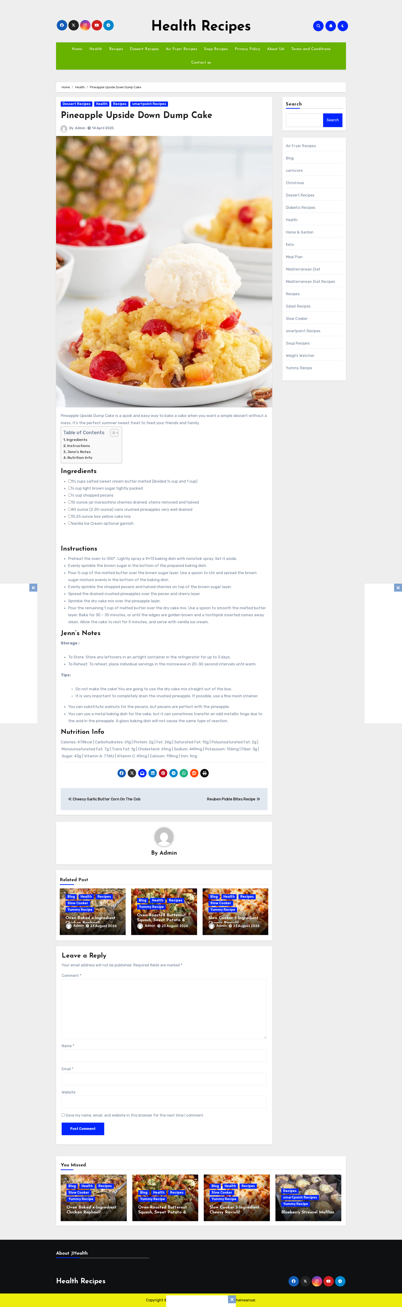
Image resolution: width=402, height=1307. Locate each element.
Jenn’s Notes (79, 452)
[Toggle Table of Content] (112, 433)
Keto (290, 244)
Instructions (78, 446)
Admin (80, 128)
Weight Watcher (300, 355)
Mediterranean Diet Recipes (310, 281)
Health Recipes (201, 27)
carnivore (294, 170)
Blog (71, 897)
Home (77, 49)
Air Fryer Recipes (181, 49)
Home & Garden (300, 232)
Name (68, 1046)
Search (294, 104)
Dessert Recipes (144, 49)
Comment (71, 975)
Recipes (116, 49)
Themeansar (244, 1300)
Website (68, 1092)
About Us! (275, 49)
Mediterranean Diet (303, 269)
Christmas (295, 183)
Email (68, 1069)
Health (95, 49)
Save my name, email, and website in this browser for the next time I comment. (135, 1115)
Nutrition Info (79, 458)
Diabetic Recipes (300, 207)
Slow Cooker (77, 903)
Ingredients (77, 440)
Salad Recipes (298, 306)
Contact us (201, 62)
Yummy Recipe (79, 910)
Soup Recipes (216, 49)
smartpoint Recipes (149, 104)
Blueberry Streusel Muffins (307, 1212)
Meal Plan (294, 257)
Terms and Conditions (311, 49)
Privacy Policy (247, 49)
